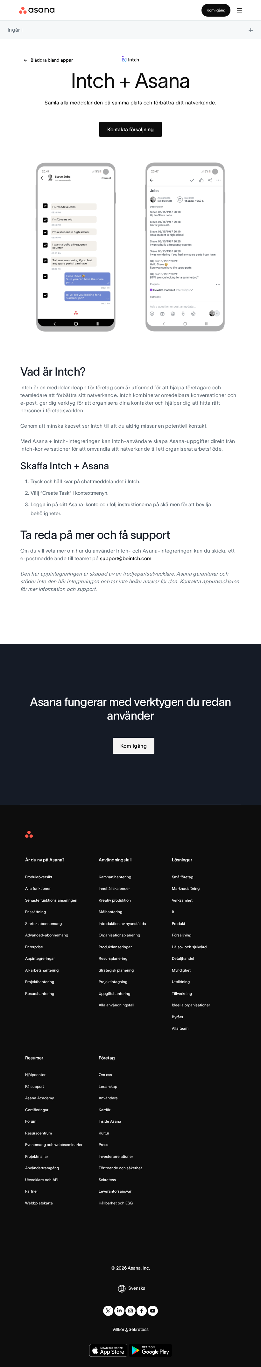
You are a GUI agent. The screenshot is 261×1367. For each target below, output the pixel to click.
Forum (30, 1121)
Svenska (136, 1288)
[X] (108, 1311)
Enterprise (34, 947)
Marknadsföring (186, 888)
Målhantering (110, 912)
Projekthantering (39, 982)
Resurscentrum (38, 1133)
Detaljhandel (183, 958)
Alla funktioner (38, 888)
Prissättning (35, 912)
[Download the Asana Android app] (150, 1350)
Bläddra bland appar (52, 60)
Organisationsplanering (119, 935)
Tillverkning (182, 993)
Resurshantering (39, 993)
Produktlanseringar (115, 947)
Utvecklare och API (41, 1180)
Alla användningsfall (116, 1005)
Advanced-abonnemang (46, 935)
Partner (31, 1191)
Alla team (180, 1028)
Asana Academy (39, 1098)
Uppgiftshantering (114, 993)
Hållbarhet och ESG (116, 1203)
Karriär (104, 1110)
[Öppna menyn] (239, 10)
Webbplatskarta (39, 1203)
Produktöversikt (38, 877)
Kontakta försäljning (130, 129)
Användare (108, 1098)
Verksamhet (182, 900)
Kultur (104, 1133)
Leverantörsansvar (115, 1191)
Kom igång (216, 10)
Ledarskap (108, 1086)
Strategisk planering (116, 970)
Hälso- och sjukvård (189, 947)
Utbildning (181, 982)
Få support (34, 1086)
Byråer (177, 1017)
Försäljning (181, 935)
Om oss (105, 1075)
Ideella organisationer (191, 1005)
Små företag (182, 877)
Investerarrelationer (116, 1156)
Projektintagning (113, 982)
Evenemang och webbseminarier (53, 1144)
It (173, 912)
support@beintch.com (126, 558)
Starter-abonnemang (43, 923)
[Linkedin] (119, 1311)
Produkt (178, 923)
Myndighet (181, 970)
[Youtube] (153, 1311)
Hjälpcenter (35, 1075)
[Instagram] (130, 1311)
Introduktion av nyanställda (122, 923)
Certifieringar (36, 1110)
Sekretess (107, 1180)
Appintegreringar (40, 958)
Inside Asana (110, 1121)
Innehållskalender (114, 888)
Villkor (118, 1329)
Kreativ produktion (115, 900)
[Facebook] (142, 1311)
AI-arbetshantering (42, 970)
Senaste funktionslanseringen (51, 900)
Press (103, 1144)
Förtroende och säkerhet (120, 1168)
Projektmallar (36, 1156)
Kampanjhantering (115, 877)
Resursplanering (113, 958)
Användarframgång (42, 1168)
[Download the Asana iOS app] (108, 1350)
